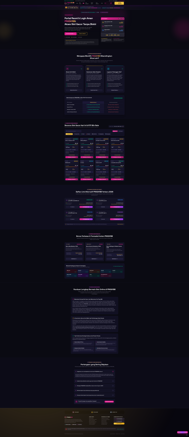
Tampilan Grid (115, 131)
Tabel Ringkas (121, 131)
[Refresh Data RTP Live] (123, 126)
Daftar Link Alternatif (92, 420)
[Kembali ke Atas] (187, 435)
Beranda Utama (91, 418)
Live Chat (105, 3)
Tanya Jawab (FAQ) (92, 424)
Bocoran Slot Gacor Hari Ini (93, 419)
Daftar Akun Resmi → (120, 224)
